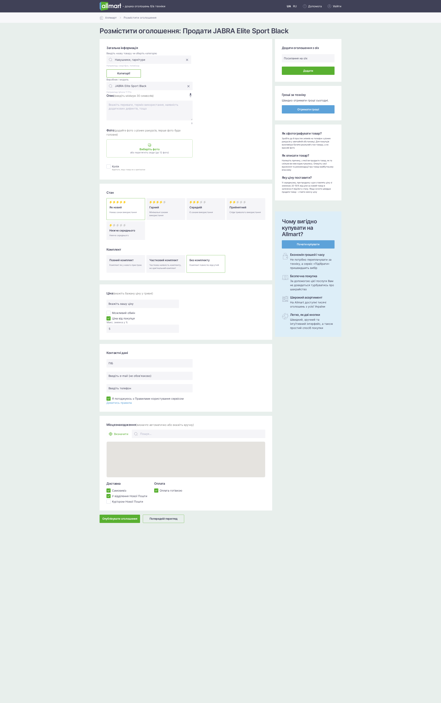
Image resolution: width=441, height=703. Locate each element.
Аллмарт (111, 17)
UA (289, 6)
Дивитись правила (119, 402)
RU (295, 6)
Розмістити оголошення (140, 17)
